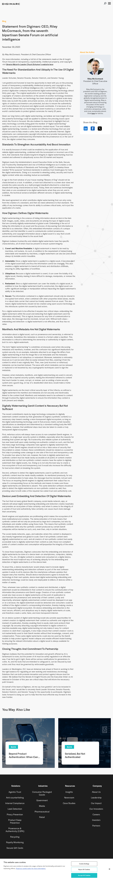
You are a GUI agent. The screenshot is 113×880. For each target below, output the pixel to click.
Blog (4, 21)
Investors (96, 819)
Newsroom (69, 797)
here (93, 113)
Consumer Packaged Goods (42, 793)
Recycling (14, 836)
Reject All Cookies (84, 869)
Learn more (28, 743)
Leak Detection (15, 808)
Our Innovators (96, 808)
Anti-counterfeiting (15, 797)
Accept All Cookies (84, 875)
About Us (96, 791)
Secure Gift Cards (15, 847)
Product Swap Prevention (14, 821)
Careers (96, 814)
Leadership (96, 797)
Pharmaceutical (42, 811)
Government (42, 800)
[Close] (109, 869)
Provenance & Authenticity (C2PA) (15, 830)
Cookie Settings (84, 864)
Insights (69, 791)
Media (42, 805)
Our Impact (96, 803)
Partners (96, 825)
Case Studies (69, 803)
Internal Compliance (14, 803)
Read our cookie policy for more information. (31, 868)
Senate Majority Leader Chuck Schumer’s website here (29, 64)
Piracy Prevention (15, 814)
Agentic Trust (15, 791)
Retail (42, 817)
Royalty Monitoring (15, 842)
